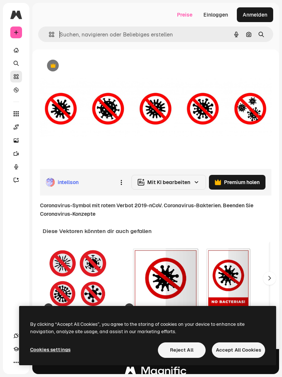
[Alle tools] (16, 114)
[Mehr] (16, 362)
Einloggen (215, 14)
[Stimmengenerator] (16, 167)
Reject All (182, 350)
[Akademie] (16, 349)
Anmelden (255, 14)
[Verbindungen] (16, 336)
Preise (184, 14)
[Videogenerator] (16, 153)
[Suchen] (16, 63)
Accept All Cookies (238, 350)
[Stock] (16, 76)
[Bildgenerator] (16, 140)
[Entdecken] (16, 90)
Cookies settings (50, 349)
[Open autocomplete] (49, 34)
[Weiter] (269, 278)
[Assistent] (16, 180)
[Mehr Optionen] (121, 182)
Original (86, 66)
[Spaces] (16, 127)
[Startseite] (16, 50)
